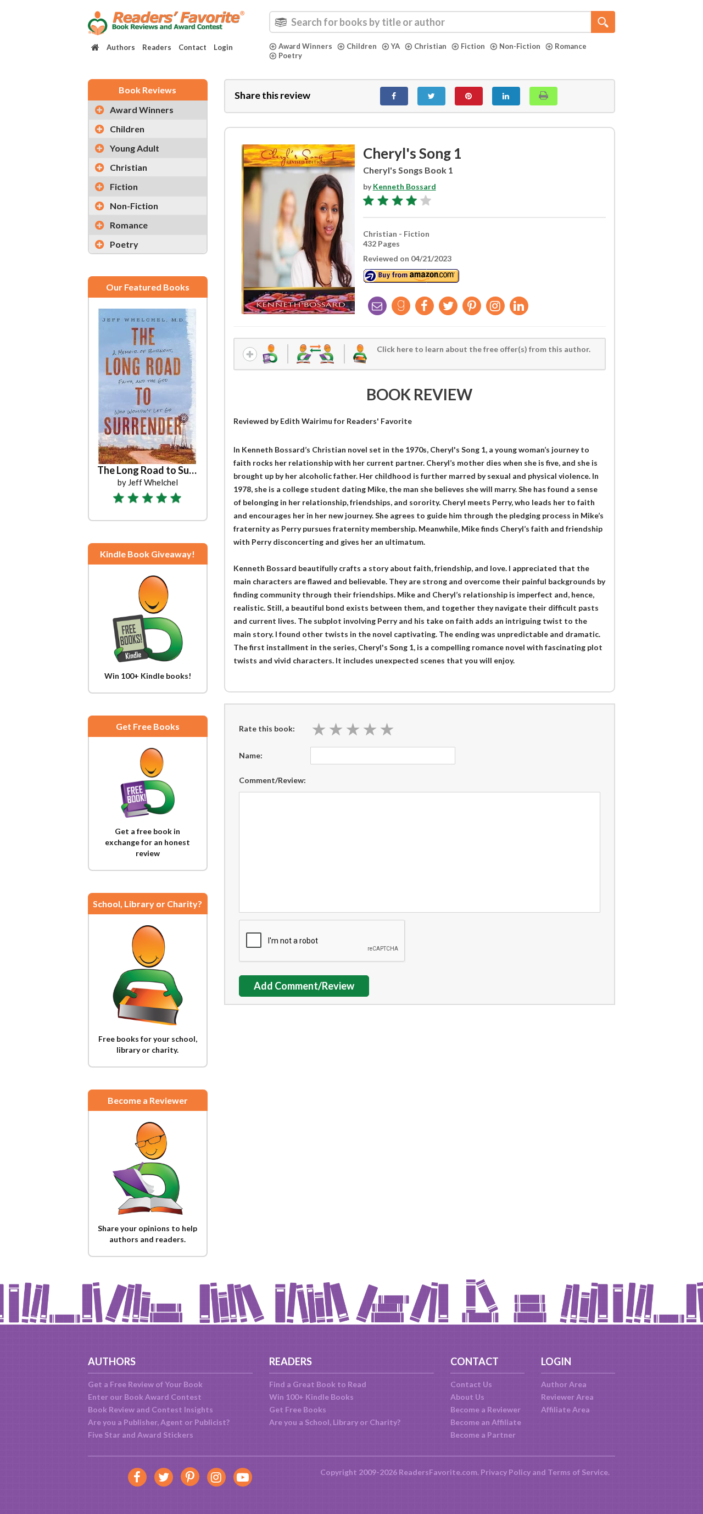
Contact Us (471, 1384)
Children (362, 46)
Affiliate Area (565, 1409)
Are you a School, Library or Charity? (334, 1422)
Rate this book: (267, 728)
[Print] (543, 96)
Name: (251, 755)
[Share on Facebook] (394, 96)
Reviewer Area (567, 1396)
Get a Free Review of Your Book (145, 1384)
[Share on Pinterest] (469, 96)
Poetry (290, 55)
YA (395, 46)
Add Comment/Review (304, 986)
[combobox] (442, 22)
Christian (430, 46)
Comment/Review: (272, 780)
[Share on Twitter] (431, 96)
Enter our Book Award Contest (145, 1396)
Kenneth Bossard (404, 186)
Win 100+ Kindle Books (311, 1396)
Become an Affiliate (485, 1422)
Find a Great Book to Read (317, 1384)
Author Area (564, 1384)
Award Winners (305, 46)
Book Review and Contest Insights (150, 1409)
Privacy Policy (506, 1472)
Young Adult (134, 148)
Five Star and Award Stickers (140, 1434)
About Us (467, 1396)
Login (223, 47)
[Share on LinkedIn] (506, 96)
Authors (121, 47)
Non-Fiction (519, 46)
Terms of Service (578, 1472)
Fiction (473, 46)
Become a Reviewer (485, 1409)
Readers (156, 47)
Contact (192, 47)
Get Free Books (297, 1409)
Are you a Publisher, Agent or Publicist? (159, 1422)
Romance (571, 46)
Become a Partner (483, 1434)
